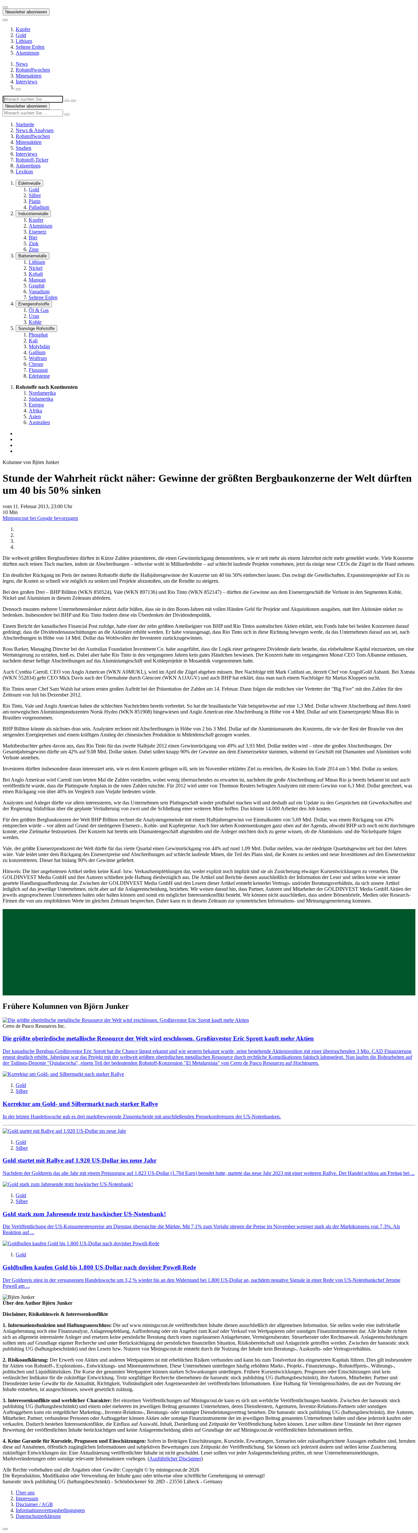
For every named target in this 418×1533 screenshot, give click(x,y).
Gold (21, 35)
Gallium (37, 352)
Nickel (35, 268)
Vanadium (39, 291)
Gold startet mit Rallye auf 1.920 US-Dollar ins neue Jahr (79, 1160)
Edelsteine (39, 376)
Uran (34, 316)
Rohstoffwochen (33, 70)
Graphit (36, 285)
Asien (35, 416)
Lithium (24, 41)
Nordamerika (42, 393)
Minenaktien (28, 75)
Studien (23, 148)
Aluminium (27, 53)
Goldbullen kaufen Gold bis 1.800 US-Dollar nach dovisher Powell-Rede (99, 1267)
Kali (33, 340)
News (22, 64)
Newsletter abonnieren (26, 11)
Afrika (35, 410)
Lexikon (24, 171)
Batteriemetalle (32, 255)
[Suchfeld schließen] (67, 101)
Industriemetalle (33, 213)
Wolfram (38, 358)
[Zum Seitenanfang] (5, 1529)
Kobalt (36, 274)
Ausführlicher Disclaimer (175, 1458)
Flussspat (38, 370)
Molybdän (39, 346)
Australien (39, 422)
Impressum (27, 1498)
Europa (36, 404)
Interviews (26, 81)
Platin (34, 201)
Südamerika (41, 399)
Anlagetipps (28, 165)
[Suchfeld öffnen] (18, 89)
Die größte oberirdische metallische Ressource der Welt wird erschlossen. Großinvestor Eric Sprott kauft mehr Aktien (158, 1038)
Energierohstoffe (33, 303)
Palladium (39, 207)
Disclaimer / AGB (34, 1504)
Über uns (25, 1492)
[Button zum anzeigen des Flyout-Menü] (5, 7)
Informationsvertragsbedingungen (50, 1510)
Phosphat (38, 334)
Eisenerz (37, 231)
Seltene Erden (30, 47)
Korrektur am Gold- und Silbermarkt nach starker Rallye (80, 1103)
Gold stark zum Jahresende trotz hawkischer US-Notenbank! (84, 1214)
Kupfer (23, 29)
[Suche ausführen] (73, 101)
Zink (34, 243)
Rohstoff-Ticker (32, 160)
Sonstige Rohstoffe (36, 328)
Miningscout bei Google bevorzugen (40, 518)
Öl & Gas (39, 310)
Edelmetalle (29, 183)
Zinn (34, 249)
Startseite (25, 124)
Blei (33, 237)
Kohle (35, 322)
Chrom (36, 364)
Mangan (37, 280)
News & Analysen (35, 130)
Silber (35, 195)
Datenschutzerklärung (38, 1516)
